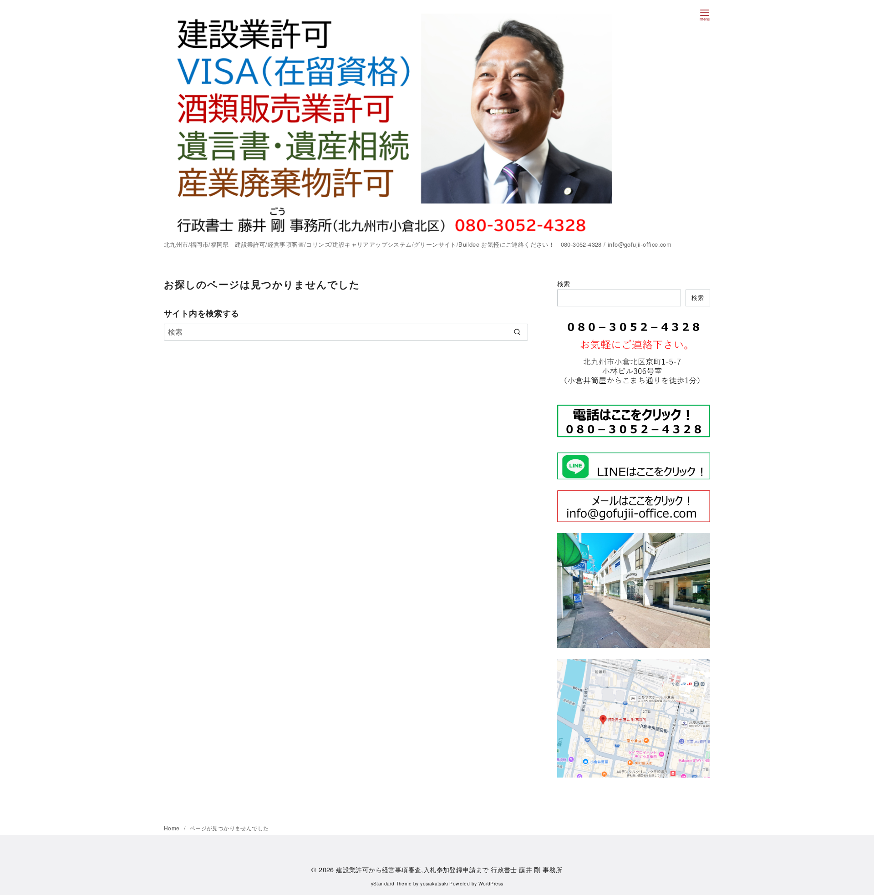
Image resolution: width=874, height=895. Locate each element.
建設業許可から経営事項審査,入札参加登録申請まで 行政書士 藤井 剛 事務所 (449, 869)
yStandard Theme (391, 883)
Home (172, 828)
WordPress (490, 883)
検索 (563, 283)
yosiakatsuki (434, 883)
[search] (517, 332)
